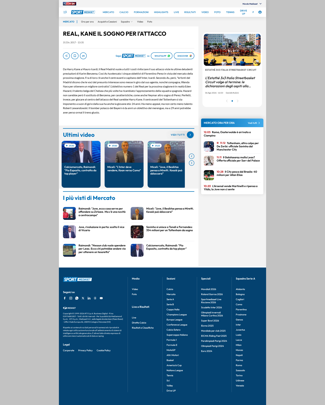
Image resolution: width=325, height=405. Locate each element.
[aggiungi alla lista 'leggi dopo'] (75, 55)
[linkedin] (89, 298)
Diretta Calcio (139, 322)
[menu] (65, 12)
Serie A (170, 299)
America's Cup (174, 365)
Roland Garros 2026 (212, 294)
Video (135, 289)
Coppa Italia (173, 309)
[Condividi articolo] (66, 55)
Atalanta (240, 289)
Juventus (240, 329)
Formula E (172, 344)
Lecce (239, 339)
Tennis (170, 375)
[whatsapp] (77, 298)
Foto (134, 294)
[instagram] (70, 298)
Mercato (171, 294)
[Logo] (83, 12)
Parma (239, 360)
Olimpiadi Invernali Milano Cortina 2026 (212, 314)
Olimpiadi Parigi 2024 (212, 346)
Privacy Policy (85, 350)
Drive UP (171, 390)
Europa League (174, 319)
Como (239, 304)
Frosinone (241, 314)
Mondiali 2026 (208, 289)
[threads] (95, 298)
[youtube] (101, 298)
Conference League (177, 324)
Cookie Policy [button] (104, 350)
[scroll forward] (191, 163)
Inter (238, 324)
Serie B (170, 304)
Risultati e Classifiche (143, 327)
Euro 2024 (206, 351)
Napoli (239, 355)
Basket (170, 360)
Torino (239, 375)
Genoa (239, 319)
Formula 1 (172, 339)
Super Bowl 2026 (210, 320)
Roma (239, 365)
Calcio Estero (173, 329)
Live (134, 317)
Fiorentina (241, 309)
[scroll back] (191, 156)
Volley (170, 385)
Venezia (240, 385)
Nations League (175, 370)
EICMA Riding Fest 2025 (214, 335)
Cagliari (240, 299)
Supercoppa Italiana (177, 334)
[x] (83, 298)
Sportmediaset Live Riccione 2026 (211, 301)
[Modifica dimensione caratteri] (83, 55)
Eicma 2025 (207, 325)
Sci (168, 380)
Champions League (177, 314)
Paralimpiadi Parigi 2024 (214, 340)
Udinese (240, 380)
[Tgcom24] (69, 3)
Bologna (240, 294)
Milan (239, 344)
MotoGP (171, 350)
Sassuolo (240, 370)
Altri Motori (173, 355)
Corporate (68, 350)
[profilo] (260, 12)
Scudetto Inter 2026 (211, 307)
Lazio (238, 334)
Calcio (170, 289)
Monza (239, 350)
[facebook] (64, 298)
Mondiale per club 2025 (213, 330)
